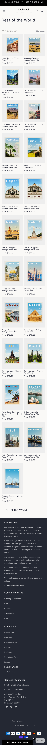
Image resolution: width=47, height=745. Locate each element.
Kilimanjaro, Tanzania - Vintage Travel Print (11, 125)
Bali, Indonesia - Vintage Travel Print (11, 372)
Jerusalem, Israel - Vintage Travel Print (9, 290)
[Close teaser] (34, 739)
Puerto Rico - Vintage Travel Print (32, 166)
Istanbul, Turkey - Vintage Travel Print (34, 290)
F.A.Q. (6, 604)
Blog (6, 618)
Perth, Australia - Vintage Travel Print (12, 456)
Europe (7, 662)
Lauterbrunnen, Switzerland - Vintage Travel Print (10, 92)
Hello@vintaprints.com (19, 685)
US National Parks (11, 657)
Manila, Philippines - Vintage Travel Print (10, 249)
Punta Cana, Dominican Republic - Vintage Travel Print (12, 414)
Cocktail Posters (10, 642)
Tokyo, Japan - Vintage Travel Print (33, 91)
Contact (7, 608)
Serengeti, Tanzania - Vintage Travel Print (32, 59)
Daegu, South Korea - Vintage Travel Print (10, 331)
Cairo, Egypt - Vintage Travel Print (33, 331)
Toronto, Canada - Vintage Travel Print (12, 497)
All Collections (9, 672)
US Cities (7, 647)
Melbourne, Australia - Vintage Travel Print (33, 456)
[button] (4, 10)
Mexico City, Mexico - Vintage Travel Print (10, 207)
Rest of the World (11, 667)
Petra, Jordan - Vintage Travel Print (11, 59)
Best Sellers (8, 637)
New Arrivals (9, 632)
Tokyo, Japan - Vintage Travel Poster (33, 125)
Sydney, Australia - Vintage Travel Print (31, 413)
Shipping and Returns (12, 599)
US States (8, 652)
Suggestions (9, 613)
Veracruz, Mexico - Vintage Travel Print (9, 166)
